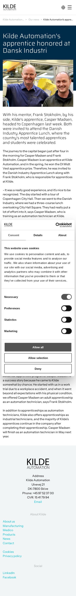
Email (38, 502)
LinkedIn (9, 573)
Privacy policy (12, 556)
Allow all (38, 347)
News (6, 538)
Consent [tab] (13, 235)
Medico (8, 530)
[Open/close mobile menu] (70, 8)
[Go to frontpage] (9, 7)
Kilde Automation (12, 19)
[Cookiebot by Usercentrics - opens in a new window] (55, 225)
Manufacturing (13, 526)
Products (9, 534)
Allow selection (38, 357)
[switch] (63, 307)
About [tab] (62, 235)
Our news (34, 19)
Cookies (8, 552)
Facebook (9, 577)
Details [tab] (38, 235)
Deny (38, 368)
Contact (8, 543)
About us (9, 521)
